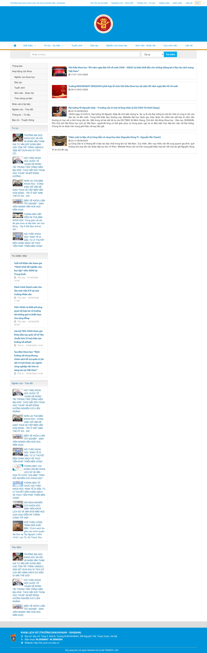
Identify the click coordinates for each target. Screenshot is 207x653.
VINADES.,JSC (112, 650)
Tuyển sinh (77, 45)
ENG (197, 3)
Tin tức (15, 128)
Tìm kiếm (170, 54)
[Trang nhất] (15, 45)
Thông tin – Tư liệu (146, 3)
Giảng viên (164, 3)
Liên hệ (189, 3)
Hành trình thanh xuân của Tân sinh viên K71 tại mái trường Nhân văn (28, 290)
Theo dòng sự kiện (23, 98)
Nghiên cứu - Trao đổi (122, 3)
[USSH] (13, 637)
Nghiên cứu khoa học (116, 45)
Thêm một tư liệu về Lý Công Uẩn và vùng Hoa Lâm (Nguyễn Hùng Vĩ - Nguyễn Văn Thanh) (114, 137)
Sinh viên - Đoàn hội (145, 45)
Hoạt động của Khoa (22, 71)
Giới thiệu (28, 45)
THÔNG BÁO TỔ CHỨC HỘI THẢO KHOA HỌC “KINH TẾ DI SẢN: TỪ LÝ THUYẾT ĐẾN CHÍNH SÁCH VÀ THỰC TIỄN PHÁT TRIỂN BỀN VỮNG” (29, 490)
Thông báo (17, 65)
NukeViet (91, 650)
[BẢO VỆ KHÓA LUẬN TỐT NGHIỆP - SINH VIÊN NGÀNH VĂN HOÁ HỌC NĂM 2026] (29, 205)
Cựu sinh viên (170, 45)
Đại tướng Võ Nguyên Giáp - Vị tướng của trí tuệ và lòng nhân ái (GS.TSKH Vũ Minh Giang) (114, 107)
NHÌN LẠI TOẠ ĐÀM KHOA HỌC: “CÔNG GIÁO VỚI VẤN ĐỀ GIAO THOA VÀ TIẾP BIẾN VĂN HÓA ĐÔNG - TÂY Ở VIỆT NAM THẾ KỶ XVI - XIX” (28, 188)
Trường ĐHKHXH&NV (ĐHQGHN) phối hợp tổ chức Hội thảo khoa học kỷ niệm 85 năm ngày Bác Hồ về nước (123, 86)
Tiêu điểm (16, 547)
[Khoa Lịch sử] (103, 23)
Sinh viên (177, 3)
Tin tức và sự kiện (99, 3)
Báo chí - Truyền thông (23, 119)
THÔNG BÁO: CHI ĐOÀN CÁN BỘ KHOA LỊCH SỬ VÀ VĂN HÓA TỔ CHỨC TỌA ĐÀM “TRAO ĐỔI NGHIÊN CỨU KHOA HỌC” (29, 472)
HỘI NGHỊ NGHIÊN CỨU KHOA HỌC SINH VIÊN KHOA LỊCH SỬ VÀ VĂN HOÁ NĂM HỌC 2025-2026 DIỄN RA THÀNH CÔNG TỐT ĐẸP (29, 510)
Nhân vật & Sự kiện (21, 104)
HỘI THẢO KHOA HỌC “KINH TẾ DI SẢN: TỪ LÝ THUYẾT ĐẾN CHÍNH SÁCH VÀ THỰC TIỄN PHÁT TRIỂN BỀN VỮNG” (28, 239)
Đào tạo (94, 45)
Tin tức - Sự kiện (52, 45)
